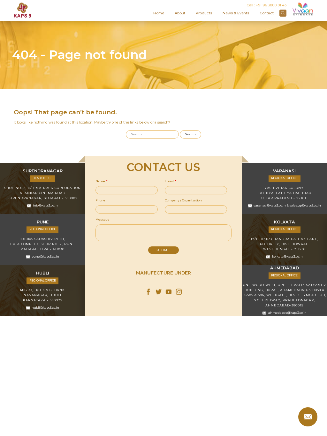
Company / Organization (183, 200)
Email (170, 181)
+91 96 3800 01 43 (271, 5)
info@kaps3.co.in (45, 205)
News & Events (236, 13)
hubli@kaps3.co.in (45, 308)
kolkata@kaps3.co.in (287, 257)
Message (102, 219)
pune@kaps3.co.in (45, 257)
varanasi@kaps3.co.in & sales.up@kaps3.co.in (287, 205)
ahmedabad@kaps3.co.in (287, 313)
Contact (267, 13)
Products (204, 13)
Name (101, 181)
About (180, 13)
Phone (100, 200)
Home (158, 13)
